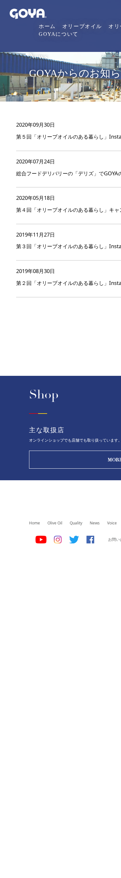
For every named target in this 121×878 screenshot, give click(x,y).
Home (34, 523)
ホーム (47, 26)
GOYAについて (58, 34)
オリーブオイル (82, 26)
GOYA (28, 14)
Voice (112, 523)
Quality (76, 523)
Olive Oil (54, 523)
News (95, 523)
